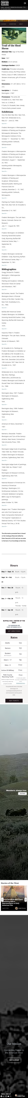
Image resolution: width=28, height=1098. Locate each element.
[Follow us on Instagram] (6, 1096)
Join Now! (22, 793)
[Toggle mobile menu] (25, 3)
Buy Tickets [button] (14, 701)
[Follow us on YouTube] (8, 1096)
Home (2, 7)
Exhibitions (12, 24)
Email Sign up (6, 1094)
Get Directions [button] (14, 631)
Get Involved (14, 1060)
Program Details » (20, 683)
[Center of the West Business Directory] (20, 1095)
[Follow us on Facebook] (1, 1096)
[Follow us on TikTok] (4, 1096)
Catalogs (7, 7)
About (21, 24)
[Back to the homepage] (5, 3)
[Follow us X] (11, 1096)
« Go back (3, 24)
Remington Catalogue (16, 7)
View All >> (4, 123)
